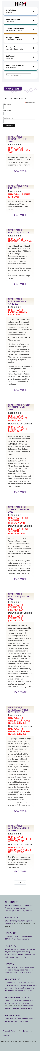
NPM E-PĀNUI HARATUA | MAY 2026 (19, 231)
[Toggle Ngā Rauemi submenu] (33, 57)
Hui (27, 997)
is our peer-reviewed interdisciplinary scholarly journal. (19, 908)
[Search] (32, 75)
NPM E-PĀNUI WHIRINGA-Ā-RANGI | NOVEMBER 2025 (18, 710)
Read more (20, 170)
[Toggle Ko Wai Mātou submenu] (33, 11)
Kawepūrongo (13, 997)
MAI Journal (12, 917)
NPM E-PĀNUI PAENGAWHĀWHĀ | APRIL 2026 (17, 301)
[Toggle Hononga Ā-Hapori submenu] (33, 39)
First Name (7, 104)
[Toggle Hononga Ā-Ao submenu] (33, 48)
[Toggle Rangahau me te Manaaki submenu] (33, 30)
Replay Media (12, 979)
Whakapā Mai (12, 1015)
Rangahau (11, 945)
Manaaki (10, 963)
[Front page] (21, 4)
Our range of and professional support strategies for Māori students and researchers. (19, 970)
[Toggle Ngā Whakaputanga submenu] (33, 20)
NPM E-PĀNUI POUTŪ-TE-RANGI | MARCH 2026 (19, 407)
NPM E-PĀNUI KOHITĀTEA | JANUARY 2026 (19, 596)
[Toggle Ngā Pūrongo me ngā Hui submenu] (33, 66)
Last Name (7, 110)
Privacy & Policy (9, 1031)
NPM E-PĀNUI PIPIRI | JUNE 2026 (19, 187)
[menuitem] (19, 11)
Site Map (6, 1035)
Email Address (8, 118)
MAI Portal (11, 932)
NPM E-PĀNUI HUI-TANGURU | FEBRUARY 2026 (19, 509)
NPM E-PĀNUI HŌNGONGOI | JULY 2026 (17, 139)
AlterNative (12, 902)
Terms (25, 1031)
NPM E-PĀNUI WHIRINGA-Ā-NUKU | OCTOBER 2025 (18, 828)
